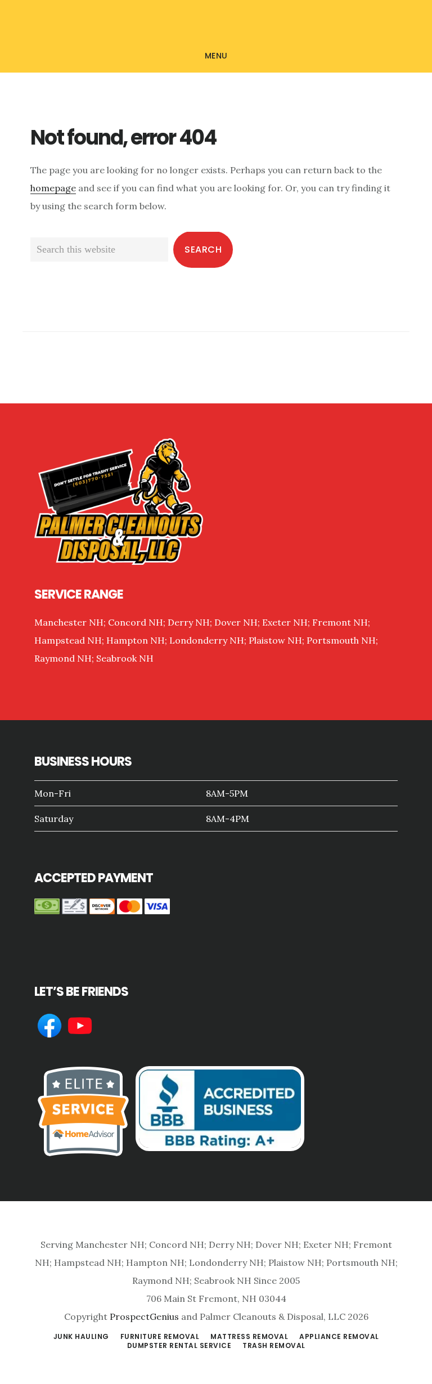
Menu (216, 55)
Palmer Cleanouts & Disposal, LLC (216, 24)
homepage (53, 188)
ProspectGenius (144, 1316)
